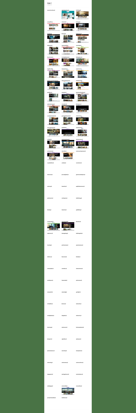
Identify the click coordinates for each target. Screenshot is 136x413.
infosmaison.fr (79, 57)
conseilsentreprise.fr (51, 115)
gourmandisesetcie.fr (66, 115)
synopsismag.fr (65, 221)
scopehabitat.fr (50, 162)
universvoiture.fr (79, 362)
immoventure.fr (79, 268)
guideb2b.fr (64, 127)
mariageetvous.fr (65, 374)
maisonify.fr (64, 292)
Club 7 (49, 3)
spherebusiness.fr (51, 104)
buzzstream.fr (50, 57)
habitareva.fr (79, 33)
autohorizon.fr (79, 127)
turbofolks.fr (50, 303)
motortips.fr (64, 350)
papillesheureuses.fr (80, 186)
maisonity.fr (50, 362)
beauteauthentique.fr (80, 92)
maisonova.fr (64, 327)
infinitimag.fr (79, 198)
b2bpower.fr (49, 45)
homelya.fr (49, 33)
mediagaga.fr (50, 386)
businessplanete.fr (80, 327)
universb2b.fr (64, 386)
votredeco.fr (64, 268)
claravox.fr (64, 22)
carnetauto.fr (79, 162)
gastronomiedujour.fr (80, 174)
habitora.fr (49, 256)
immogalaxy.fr (65, 233)
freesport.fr (49, 339)
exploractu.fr (50, 233)
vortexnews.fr (50, 151)
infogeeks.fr (64, 315)
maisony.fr (49, 186)
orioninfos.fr (78, 45)
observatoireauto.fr (66, 80)
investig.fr (49, 245)
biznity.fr (49, 209)
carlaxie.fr (49, 139)
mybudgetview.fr (65, 10)
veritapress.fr (64, 198)
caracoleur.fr (64, 104)
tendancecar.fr (79, 80)
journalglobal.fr (65, 174)
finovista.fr (78, 221)
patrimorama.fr (65, 245)
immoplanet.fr (79, 350)
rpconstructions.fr (51, 10)
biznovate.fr (64, 256)
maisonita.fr (78, 303)
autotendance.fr (79, 374)
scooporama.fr (50, 221)
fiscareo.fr (64, 303)
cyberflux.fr (64, 339)
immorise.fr (64, 209)
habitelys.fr (78, 10)
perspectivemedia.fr (51, 397)
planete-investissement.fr (52, 80)
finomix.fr (64, 33)
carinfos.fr (64, 162)
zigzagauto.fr (50, 374)
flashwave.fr (78, 104)
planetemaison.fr (51, 350)
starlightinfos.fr (50, 315)
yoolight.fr (78, 292)
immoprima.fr (65, 69)
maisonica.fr (78, 315)
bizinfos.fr (78, 256)
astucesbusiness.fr (51, 127)
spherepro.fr (78, 339)
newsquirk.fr (50, 292)
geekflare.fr (49, 92)
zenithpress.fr (50, 280)
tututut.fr (78, 22)
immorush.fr (50, 174)
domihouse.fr (64, 397)
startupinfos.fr (50, 268)
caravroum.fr (79, 69)
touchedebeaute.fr (65, 57)
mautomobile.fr (65, 45)
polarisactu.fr (50, 198)
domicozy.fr (49, 327)
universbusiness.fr (66, 139)
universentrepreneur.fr (81, 151)
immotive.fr (64, 186)
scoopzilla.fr (50, 22)
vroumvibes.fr (79, 386)
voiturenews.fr (65, 362)
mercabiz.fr (64, 151)
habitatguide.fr (79, 233)
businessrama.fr (79, 139)
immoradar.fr (64, 280)
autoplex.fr (64, 92)
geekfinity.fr (78, 209)
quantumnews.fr (79, 245)
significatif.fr (50, 69)
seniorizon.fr (78, 115)
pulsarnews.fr (79, 280)
